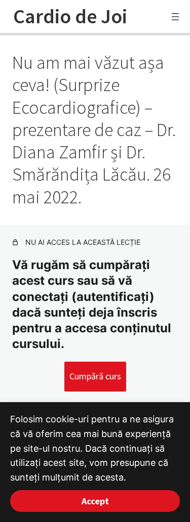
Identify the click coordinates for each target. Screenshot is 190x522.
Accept (95, 501)
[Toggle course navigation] (175, 17)
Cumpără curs (95, 376)
